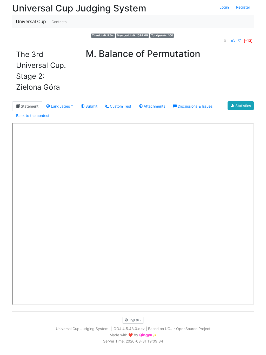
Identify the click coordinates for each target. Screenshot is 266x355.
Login (224, 7)
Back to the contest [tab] (32, 115)
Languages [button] (60, 106)
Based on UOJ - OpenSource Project (179, 328)
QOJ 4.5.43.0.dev (129, 328)
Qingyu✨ (148, 335)
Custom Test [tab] (120, 106)
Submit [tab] (90, 106)
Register (243, 7)
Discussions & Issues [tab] (194, 106)
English (134, 320)
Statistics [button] (242, 105)
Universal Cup (31, 21)
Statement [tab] (29, 106)
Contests (58, 21)
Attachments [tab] (154, 106)
